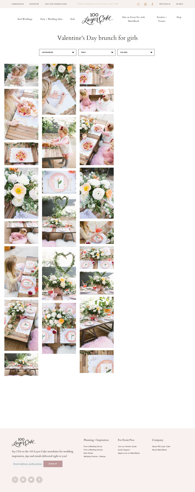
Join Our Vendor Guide (56, 4)
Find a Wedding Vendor (93, 450)
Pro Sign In (164, 4)
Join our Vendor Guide (127, 446)
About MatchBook (159, 450)
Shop (179, 17)
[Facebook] (152, 4)
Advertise (34, 4)
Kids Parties (88, 453)
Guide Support (124, 450)
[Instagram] (138, 4)
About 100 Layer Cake (161, 446)
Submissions (18, 4)
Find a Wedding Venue (93, 446)
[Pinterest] (145, 4)
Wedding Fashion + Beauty (95, 456)
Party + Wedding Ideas (51, 19)
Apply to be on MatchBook (129, 453)
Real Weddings (25, 19)
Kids (72, 19)
